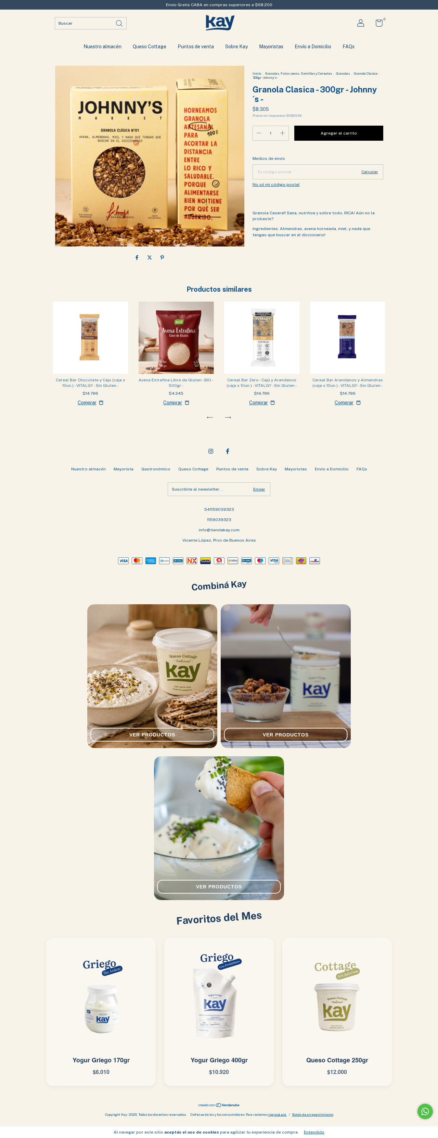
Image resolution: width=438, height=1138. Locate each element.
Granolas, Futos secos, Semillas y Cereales (298, 73)
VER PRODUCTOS (152, 734)
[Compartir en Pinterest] (162, 257)
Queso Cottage (149, 46)
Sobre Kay (236, 46)
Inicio (257, 73)
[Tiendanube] (219, 1106)
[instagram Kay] (211, 451)
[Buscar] (120, 22)
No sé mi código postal (276, 184)
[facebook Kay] (227, 451)
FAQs (349, 46)
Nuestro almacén (102, 46)
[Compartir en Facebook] (137, 257)
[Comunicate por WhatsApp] (425, 1111)
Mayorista (123, 469)
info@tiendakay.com (219, 530)
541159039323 (219, 509)
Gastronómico (155, 469)
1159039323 (219, 519)
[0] (376, 24)
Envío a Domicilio (313, 46)
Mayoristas (271, 46)
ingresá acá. (277, 1114)
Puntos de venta (196, 46)
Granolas (343, 73)
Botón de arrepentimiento (312, 1114)
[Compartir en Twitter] (150, 257)
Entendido (314, 1132)
